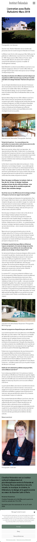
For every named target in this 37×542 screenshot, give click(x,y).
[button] (34, 512)
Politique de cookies (11, 539)
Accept (18, 526)
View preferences (18, 536)
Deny (18, 531)
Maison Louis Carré (7, 417)
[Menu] (34, 3)
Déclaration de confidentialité (24, 539)
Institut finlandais (18, 2)
